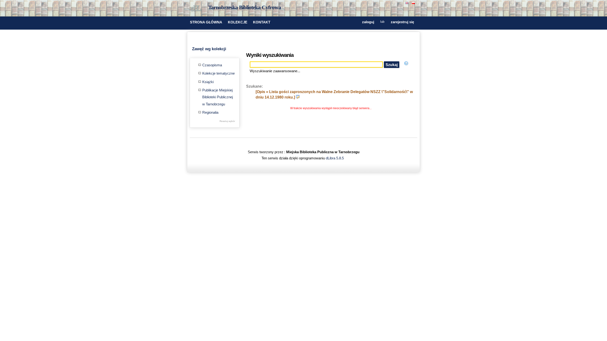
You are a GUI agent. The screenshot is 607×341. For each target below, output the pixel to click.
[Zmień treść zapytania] (298, 97)
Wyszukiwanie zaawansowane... (275, 71)
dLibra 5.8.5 (335, 158)
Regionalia (210, 112)
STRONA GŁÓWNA (206, 22)
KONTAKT (261, 22)
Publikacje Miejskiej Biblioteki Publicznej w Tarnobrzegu (217, 97)
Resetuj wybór (227, 121)
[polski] (414, 2)
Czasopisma (212, 65)
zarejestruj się (402, 22)
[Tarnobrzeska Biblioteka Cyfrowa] (197, 8)
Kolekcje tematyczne (218, 73)
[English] (407, 2)
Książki (208, 82)
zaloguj (368, 22)
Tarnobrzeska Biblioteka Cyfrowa (244, 7)
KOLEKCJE (237, 22)
